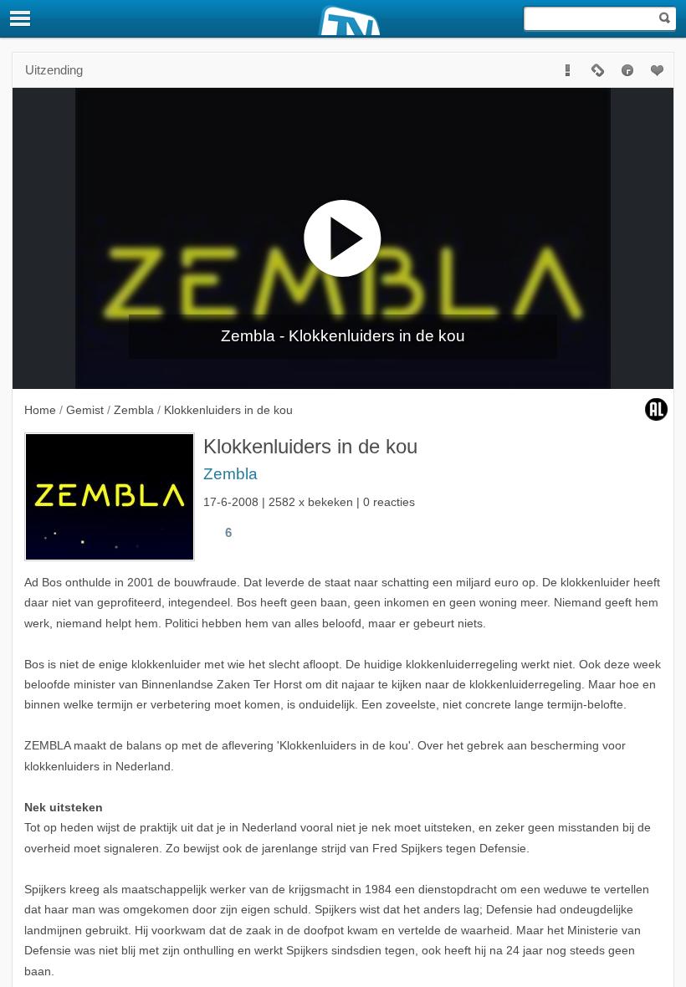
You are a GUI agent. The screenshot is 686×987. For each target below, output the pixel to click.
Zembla (230, 474)
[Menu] (21, 18)
